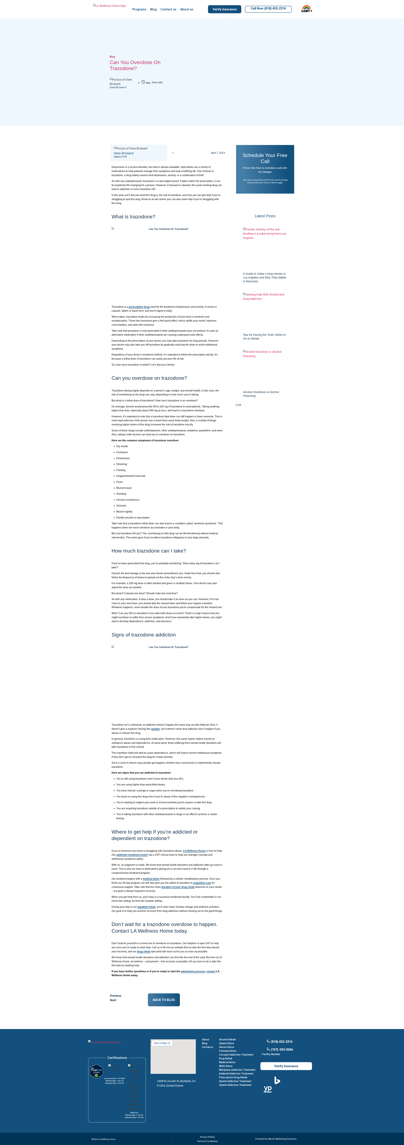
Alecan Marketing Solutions (282, 1139)
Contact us (168, 9)
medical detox (151, 878)
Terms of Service (270, 183)
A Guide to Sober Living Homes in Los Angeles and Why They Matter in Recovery (264, 277)
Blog (153, 9)
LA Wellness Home (194, 850)
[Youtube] (277, 1098)
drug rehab (143, 951)
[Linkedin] (286, 1098)
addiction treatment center (132, 854)
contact (210, 971)
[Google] (268, 1080)
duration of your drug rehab (178, 887)
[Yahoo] (305, 1080)
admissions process (193, 971)
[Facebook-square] (296, 1089)
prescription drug (139, 306)
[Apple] (286, 1080)
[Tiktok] (305, 1089)
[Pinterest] (296, 1098)
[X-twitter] (277, 1089)
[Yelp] (296, 1080)
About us (186, 9)
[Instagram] (286, 1089)
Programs (139, 9)
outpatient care (202, 883)
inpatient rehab (146, 906)
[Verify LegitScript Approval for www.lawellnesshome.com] (96, 1077)
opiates (155, 729)
